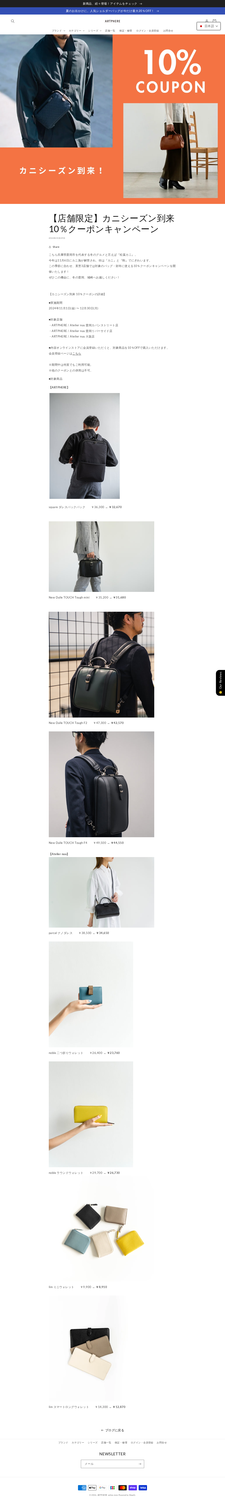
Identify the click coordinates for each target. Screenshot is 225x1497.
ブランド (63, 1442)
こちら (76, 353)
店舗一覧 (106, 1442)
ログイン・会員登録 (142, 1442)
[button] (12, 21)
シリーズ (93, 1442)
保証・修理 (121, 1442)
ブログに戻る (114, 1430)
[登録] (140, 1464)
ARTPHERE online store (108, 1495)
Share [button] (56, 246)
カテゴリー (78, 1442)
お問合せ (162, 1442)
